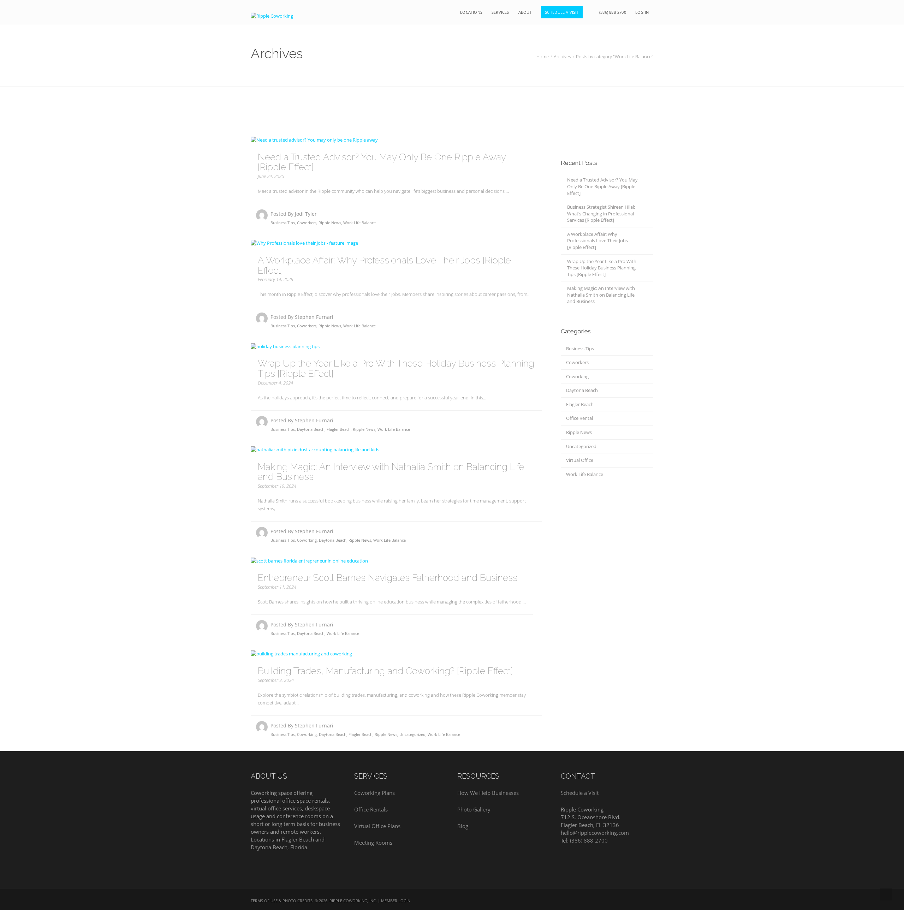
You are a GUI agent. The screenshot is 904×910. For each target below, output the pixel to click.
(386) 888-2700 (589, 840)
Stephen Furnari (314, 317)
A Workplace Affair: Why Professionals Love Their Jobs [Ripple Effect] (384, 265)
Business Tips (282, 222)
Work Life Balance (359, 222)
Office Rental (579, 418)
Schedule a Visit (580, 792)
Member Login (395, 900)
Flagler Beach (339, 429)
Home (542, 56)
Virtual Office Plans (377, 825)
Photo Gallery (473, 809)
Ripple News (330, 222)
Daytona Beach (311, 429)
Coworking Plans (374, 792)
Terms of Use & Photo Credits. (282, 900)
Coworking (307, 540)
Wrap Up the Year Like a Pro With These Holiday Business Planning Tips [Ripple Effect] (396, 368)
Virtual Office (579, 460)
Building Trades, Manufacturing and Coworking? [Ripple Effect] (385, 671)
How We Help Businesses (488, 792)
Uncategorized (412, 734)
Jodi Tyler (306, 213)
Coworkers (306, 222)
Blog (462, 825)
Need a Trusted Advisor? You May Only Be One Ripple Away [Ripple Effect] (382, 162)
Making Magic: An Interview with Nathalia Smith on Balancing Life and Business (391, 472)
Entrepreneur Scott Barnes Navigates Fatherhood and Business (387, 577)
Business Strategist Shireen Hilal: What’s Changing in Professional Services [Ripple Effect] (601, 213)
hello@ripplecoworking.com (595, 832)
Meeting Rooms (373, 842)
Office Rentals (371, 809)
